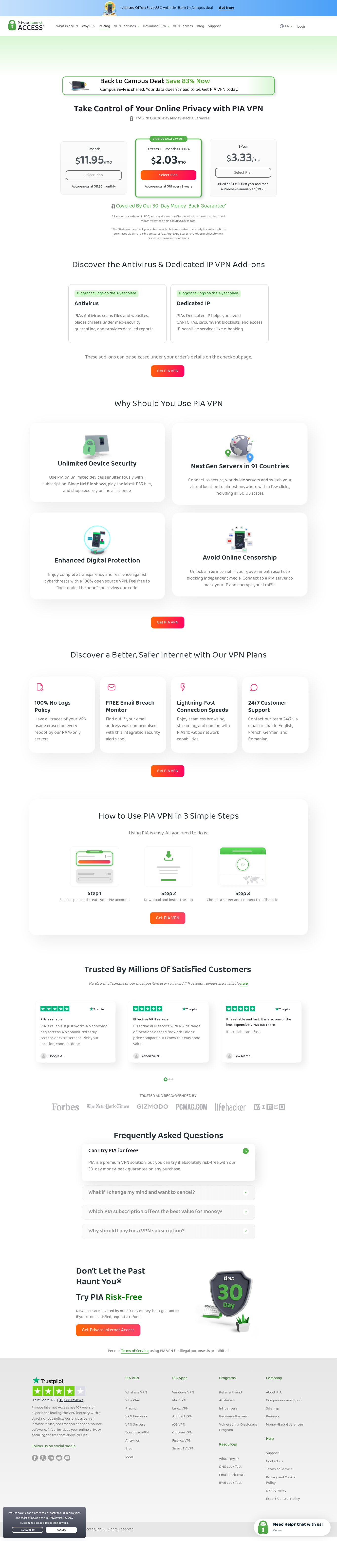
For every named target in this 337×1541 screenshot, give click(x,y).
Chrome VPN (182, 1432)
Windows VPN (183, 1393)
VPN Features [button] (125, 26)
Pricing (131, 1409)
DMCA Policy (276, 1491)
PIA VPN (132, 1378)
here (244, 983)
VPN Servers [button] (183, 26)
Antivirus (132, 1441)
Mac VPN (179, 1400)
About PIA (274, 1393)
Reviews (272, 1416)
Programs (227, 1378)
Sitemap (272, 1409)
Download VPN (137, 1432)
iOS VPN (178, 1425)
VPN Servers (135, 1425)
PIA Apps (179, 1378)
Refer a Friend (230, 1393)
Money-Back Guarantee (284, 1425)
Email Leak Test (231, 1475)
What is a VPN (136, 1393)
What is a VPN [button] (67, 26)
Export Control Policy (283, 1499)
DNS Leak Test (230, 1467)
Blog (128, 1449)
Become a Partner (233, 1416)
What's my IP (229, 1459)
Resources (228, 1445)
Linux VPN (180, 1409)
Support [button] (214, 26)
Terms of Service (135, 1351)
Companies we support (284, 1400)
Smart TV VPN (183, 1449)
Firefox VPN (181, 1441)
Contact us (274, 1461)
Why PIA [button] (88, 26)
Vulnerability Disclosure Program (238, 1428)
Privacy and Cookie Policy (281, 1480)
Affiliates (226, 1400)
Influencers (228, 1409)
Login (301, 27)
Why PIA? (132, 1400)
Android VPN (182, 1416)
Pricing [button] (104, 26)
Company (274, 1378)
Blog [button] (200, 26)
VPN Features (136, 1416)
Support (272, 1453)
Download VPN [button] (155, 26)
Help (270, 1439)
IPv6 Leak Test (230, 1483)
